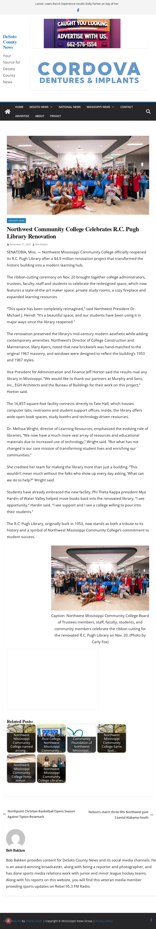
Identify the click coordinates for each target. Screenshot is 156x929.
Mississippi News (98, 107)
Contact (126, 107)
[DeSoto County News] (7, 111)
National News (70, 107)
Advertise (22, 116)
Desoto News (39, 107)
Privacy (55, 116)
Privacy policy (104, 921)
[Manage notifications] (8, 921)
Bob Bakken (41, 244)
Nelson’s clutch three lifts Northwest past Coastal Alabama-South (118, 815)
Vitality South (34, 921)
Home (19, 107)
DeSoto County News (10, 41)
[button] (51, 107)
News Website (12, 921)
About (39, 116)
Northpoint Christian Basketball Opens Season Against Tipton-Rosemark (41, 814)
